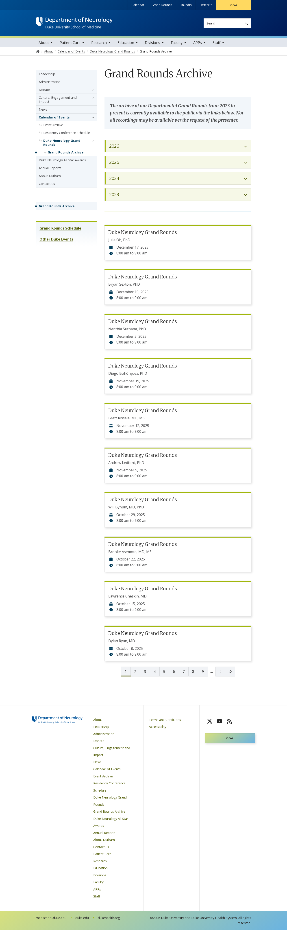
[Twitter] (210, 721)
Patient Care (70, 42)
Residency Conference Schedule (66, 133)
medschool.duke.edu (51, 918)
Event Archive (53, 125)
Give (233, 5)
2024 (114, 178)
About (44, 42)
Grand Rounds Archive (65, 152)
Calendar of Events (54, 117)
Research (99, 42)
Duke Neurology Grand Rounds (142, 232)
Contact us (47, 184)
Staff (216, 42)
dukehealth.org (109, 918)
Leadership (47, 74)
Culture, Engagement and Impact (58, 99)
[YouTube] (219, 721)
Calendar (137, 5)
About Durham (50, 176)
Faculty (177, 42)
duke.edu (82, 918)
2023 (114, 194)
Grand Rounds (162, 5)
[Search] (246, 23)
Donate (44, 90)
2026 (114, 146)
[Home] (74, 21)
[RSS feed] (229, 721)
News (43, 109)
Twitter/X (205, 5)
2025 (114, 162)
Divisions (152, 42)
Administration (50, 82)
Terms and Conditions (165, 720)
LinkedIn (186, 5)
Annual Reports (50, 168)
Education (125, 42)
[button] (92, 90)
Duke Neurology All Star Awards (62, 160)
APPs (197, 42)
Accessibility (157, 726)
